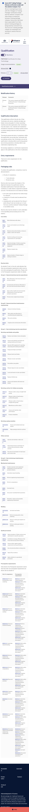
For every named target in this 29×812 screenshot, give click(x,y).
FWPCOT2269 (4, 441)
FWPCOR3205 (3, 292)
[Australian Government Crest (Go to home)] (5, 41)
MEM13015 (17, 581)
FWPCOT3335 (3, 468)
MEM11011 (17, 578)
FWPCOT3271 (4, 447)
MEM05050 (5, 524)
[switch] (3, 55)
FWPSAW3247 (3, 251)
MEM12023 (17, 623)
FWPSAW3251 (3, 257)
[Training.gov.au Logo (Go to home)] (14, 41)
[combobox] (9, 73)
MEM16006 (18, 587)
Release (3, 73)
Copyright (19, 768)
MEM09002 (5, 623)
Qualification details (9, 86)
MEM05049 (5, 519)
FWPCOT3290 (3, 245)
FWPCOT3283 (3, 232)
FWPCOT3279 (3, 226)
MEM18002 (5, 714)
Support (19, 776)
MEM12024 (17, 628)
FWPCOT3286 (3, 238)
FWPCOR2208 (3, 286)
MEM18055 (5, 729)
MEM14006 (5, 679)
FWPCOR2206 (3, 280)
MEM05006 (5, 515)
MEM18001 (5, 699)
